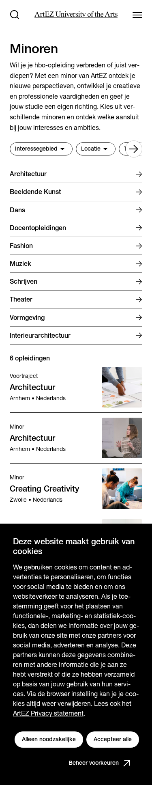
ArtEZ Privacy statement (48, 713)
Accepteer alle (113, 739)
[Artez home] (76, 14)
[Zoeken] (14, 14)
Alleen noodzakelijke (49, 739)
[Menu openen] (137, 14)
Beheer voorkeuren (94, 763)
